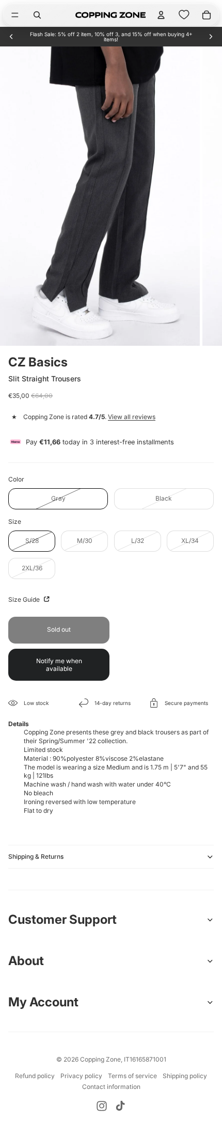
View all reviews (131, 417)
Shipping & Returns (36, 856)
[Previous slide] (11, 36)
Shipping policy (185, 1076)
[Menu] (15, 15)
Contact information (111, 1086)
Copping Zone (100, 1059)
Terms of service (132, 1076)
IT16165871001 (145, 1059)
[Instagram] (102, 1106)
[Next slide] (210, 36)
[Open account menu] (161, 15)
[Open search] (37, 15)
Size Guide (24, 599)
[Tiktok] (120, 1106)
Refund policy (35, 1076)
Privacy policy (81, 1076)
